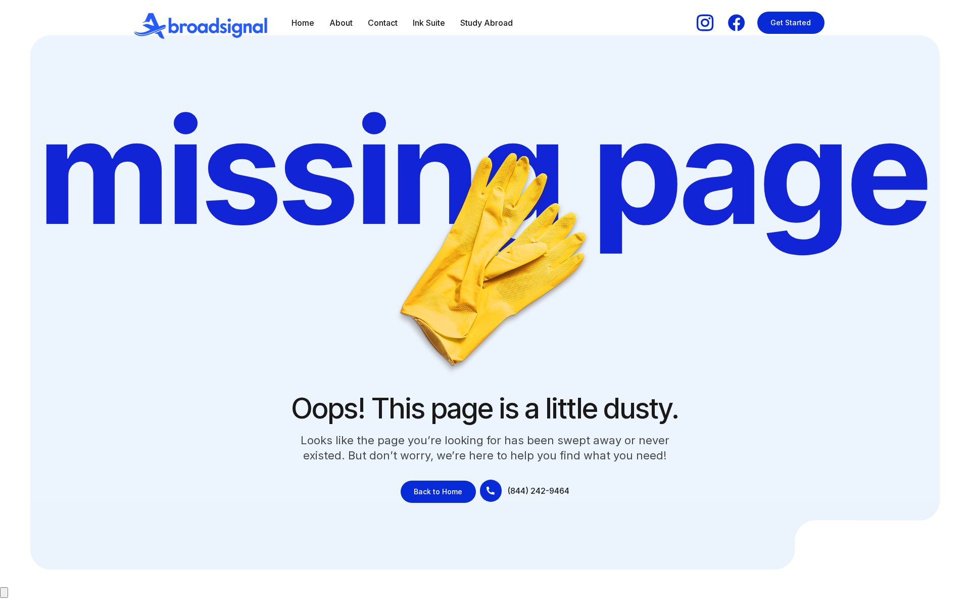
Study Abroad (486, 23)
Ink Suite (429, 23)
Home (303, 23)
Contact (383, 23)
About (341, 23)
